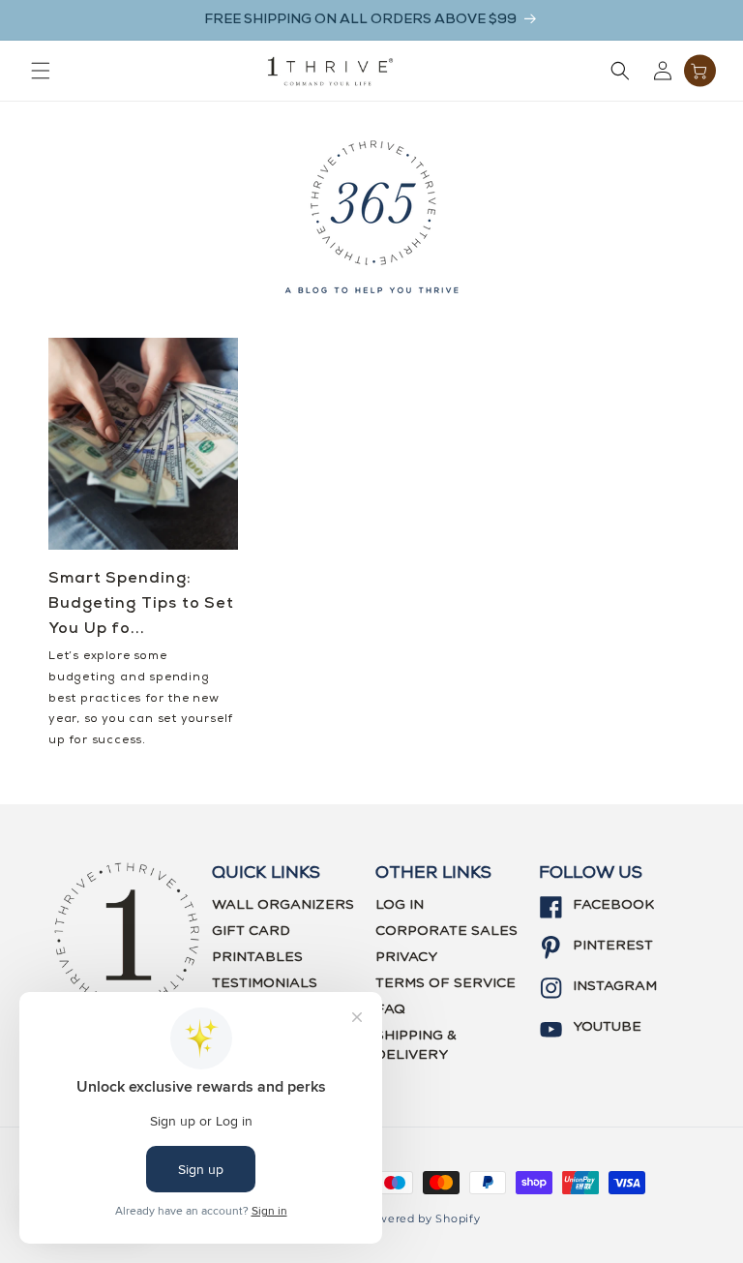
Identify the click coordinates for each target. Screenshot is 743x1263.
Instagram (615, 986)
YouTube (607, 1027)
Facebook (613, 905)
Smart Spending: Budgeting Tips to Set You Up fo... (141, 604)
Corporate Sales (446, 931)
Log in (399, 905)
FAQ (390, 1009)
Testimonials (264, 983)
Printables (257, 957)
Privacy (406, 957)
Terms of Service (445, 983)
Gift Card (251, 931)
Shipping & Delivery (416, 1045)
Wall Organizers (283, 905)
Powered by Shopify (421, 1218)
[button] (40, 70)
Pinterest (613, 945)
